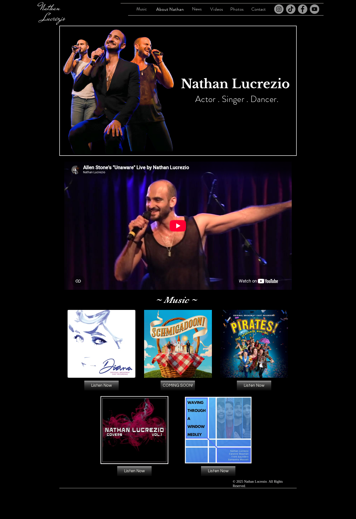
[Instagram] (279, 9)
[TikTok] (290, 9)
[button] (178, 385)
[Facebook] (302, 9)
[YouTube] (314, 9)
